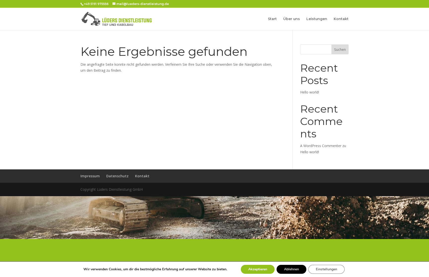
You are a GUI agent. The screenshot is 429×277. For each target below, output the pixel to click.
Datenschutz (117, 176)
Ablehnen (291, 269)
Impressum (90, 176)
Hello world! (309, 92)
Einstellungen (326, 269)
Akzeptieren (257, 269)
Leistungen (316, 19)
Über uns (291, 19)
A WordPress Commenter (320, 145)
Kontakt (341, 19)
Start (272, 19)
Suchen (340, 49)
